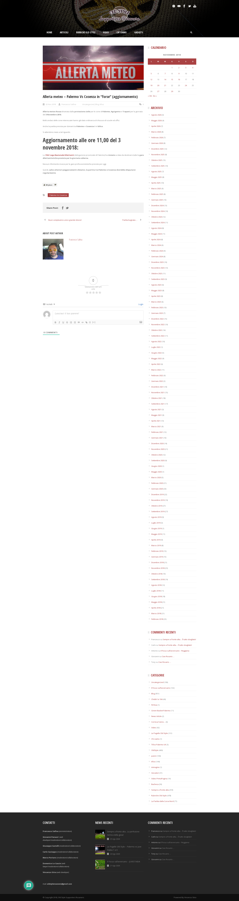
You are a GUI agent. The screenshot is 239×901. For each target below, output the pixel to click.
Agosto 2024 (156, 228)
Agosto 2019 (156, 517)
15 (172, 79)
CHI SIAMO (122, 32)
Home (49, 32)
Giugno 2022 (156, 353)
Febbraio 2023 (157, 307)
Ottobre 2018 (156, 574)
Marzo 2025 (156, 188)
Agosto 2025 (156, 171)
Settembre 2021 (157, 404)
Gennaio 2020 (157, 489)
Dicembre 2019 (157, 494)
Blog (97, 104)
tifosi (102, 104)
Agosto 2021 (156, 409)
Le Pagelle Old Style (159, 733)
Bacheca (155, 784)
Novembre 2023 (157, 268)
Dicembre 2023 (157, 262)
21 (165, 85)
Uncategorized (88, 104)
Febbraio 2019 (157, 551)
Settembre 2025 (157, 166)
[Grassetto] (55, 322)
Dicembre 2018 (157, 562)
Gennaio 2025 (157, 200)
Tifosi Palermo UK (158, 744)
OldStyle (154, 750)
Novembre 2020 (157, 449)
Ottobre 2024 (156, 217)
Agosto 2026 (156, 115)
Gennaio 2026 (157, 143)
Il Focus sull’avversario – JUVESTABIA (123, 861)
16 (179, 79)
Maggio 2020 (156, 472)
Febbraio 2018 (157, 619)
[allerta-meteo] (93, 68)
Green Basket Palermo (160, 710)
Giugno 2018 (156, 596)
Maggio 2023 (156, 290)
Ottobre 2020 (156, 455)
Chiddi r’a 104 (156, 699)
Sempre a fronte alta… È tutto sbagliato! (179, 639)
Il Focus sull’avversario (160, 688)
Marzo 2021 (156, 426)
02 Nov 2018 (51, 104)
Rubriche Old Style (85, 32)
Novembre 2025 (157, 154)
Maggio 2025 (156, 177)
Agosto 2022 (156, 341)
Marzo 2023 (156, 302)
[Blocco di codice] (83, 322)
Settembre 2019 (157, 511)
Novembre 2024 (157, 211)
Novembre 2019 (157, 500)
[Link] (86, 322)
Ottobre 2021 (156, 398)
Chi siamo (155, 739)
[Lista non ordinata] (75, 322)
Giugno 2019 (156, 528)
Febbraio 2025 (157, 194)
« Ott (150, 96)
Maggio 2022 (156, 358)
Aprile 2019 (155, 540)
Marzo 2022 (156, 370)
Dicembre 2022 (157, 319)
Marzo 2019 (156, 545)
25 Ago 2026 (115, 839)
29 (172, 91)
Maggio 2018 (156, 602)
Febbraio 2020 (157, 483)
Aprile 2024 (155, 239)
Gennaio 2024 (157, 256)
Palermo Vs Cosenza (58, 195)
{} (90, 322)
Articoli (64, 32)
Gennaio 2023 (157, 313)
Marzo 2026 (156, 132)
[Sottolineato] (63, 322)
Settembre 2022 (157, 336)
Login (140, 304)
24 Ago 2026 (115, 854)
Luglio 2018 (155, 591)
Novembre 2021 (157, 392)
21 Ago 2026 (115, 865)
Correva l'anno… (158, 722)
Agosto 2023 (156, 285)
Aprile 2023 (155, 296)
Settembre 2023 (157, 279)
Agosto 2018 (156, 585)
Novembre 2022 (157, 324)
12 (151, 79)
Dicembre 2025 (157, 149)
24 (186, 85)
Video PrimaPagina (159, 778)
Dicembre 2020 (157, 443)
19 (151, 85)
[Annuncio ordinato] (71, 322)
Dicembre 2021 (157, 387)
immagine (155, 767)
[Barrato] (67, 322)
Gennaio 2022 (157, 381)
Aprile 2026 (155, 126)
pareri (153, 756)
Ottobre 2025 (156, 160)
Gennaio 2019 (157, 557)
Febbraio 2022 (157, 375)
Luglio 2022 (155, 347)
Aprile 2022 (155, 364)
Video (106, 32)
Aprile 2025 (155, 183)
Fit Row (154, 705)
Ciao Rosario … (168, 656)
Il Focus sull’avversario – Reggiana (175, 650)
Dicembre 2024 (157, 205)
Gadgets (138, 32)
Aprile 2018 (155, 608)
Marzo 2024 (156, 245)
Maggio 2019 (156, 534)
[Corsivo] (59, 322)
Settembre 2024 (157, 222)
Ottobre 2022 (156, 330)
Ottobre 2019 (156, 506)
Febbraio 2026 (157, 137)
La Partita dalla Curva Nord (162, 801)
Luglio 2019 (155, 523)
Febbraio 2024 (157, 251)
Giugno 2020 (156, 466)
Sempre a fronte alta (160, 790)
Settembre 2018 (157, 579)
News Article (156, 716)
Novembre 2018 (157, 568)
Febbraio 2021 (157, 432)
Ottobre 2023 (156, 273)
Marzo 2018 (156, 613)
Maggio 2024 (156, 234)
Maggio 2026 (156, 120)
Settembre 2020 (157, 460)
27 (158, 91)
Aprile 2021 (155, 421)
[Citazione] (79, 322)
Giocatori (155, 773)
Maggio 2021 (156, 415)
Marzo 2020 (156, 477)
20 (158, 85)
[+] (93, 322)
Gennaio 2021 (157, 438)
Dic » (155, 96)
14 (165, 79)
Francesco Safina (69, 104)
